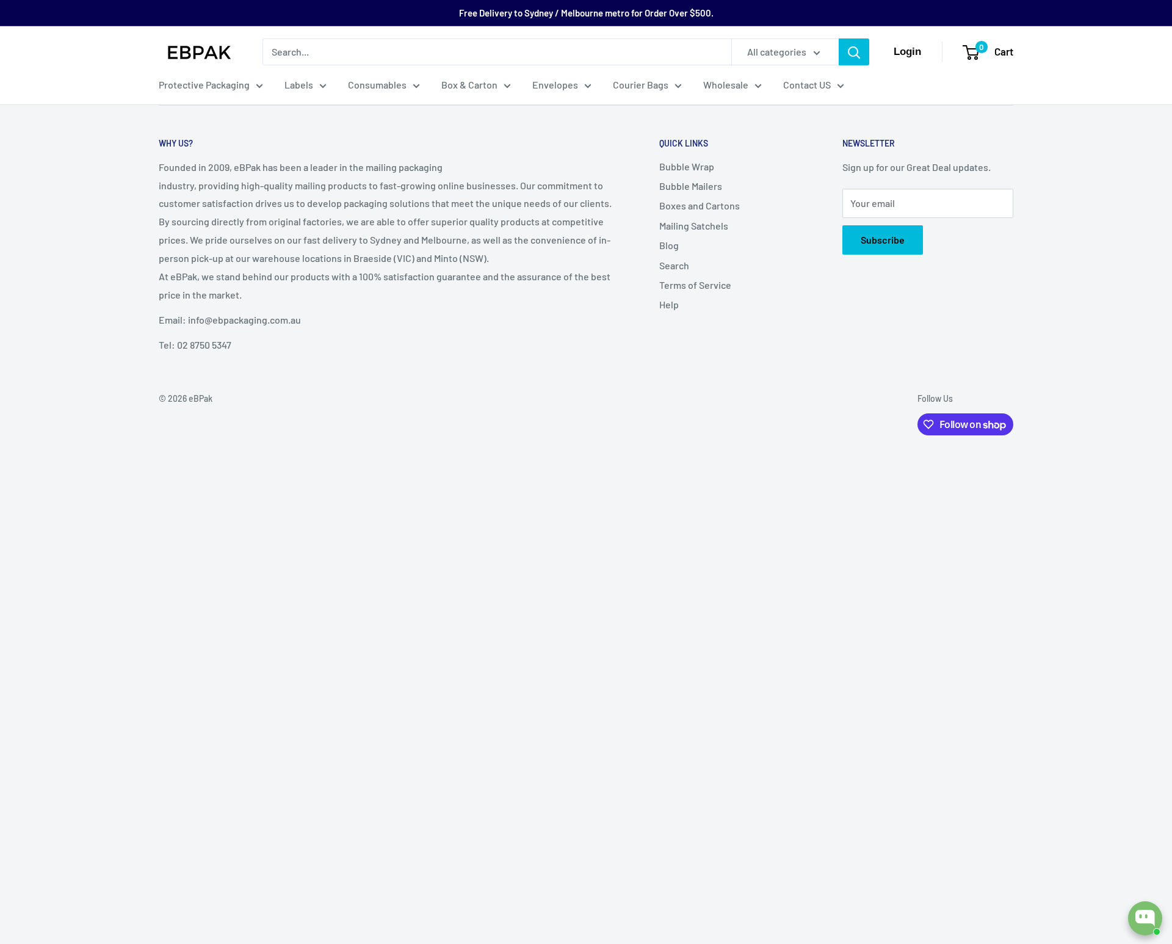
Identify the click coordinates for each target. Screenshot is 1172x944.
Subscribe (883, 239)
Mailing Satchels (693, 225)
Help (669, 304)
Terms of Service (695, 285)
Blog (669, 245)
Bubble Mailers (690, 186)
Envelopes (555, 84)
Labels (298, 84)
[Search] (854, 51)
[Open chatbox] (1145, 918)
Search (674, 265)
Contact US (807, 84)
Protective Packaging (204, 84)
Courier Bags (640, 84)
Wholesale (725, 84)
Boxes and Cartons (699, 205)
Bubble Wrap (686, 166)
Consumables (377, 84)
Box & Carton (469, 84)
